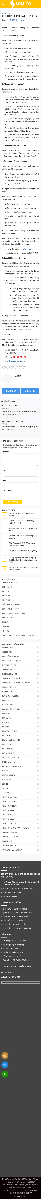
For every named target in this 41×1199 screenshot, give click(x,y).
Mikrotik (6, 622)
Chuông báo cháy (9, 687)
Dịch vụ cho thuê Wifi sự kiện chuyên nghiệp (22, 514)
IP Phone (6, 713)
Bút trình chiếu (9, 665)
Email (5, 480)
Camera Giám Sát (9, 669)
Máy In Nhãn (7, 749)
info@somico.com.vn (29, 249)
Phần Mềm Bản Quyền (11, 766)
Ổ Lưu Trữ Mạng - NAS (11, 757)
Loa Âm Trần (7, 718)
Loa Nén (5, 722)
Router (5, 771)
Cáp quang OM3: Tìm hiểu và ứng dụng (23, 550)
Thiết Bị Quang (8, 819)
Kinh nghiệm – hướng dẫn (13, 613)
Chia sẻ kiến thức (10, 582)
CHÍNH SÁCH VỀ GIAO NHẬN (13, 920)
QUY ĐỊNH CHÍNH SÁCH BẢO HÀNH (15, 917)
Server (5, 784)
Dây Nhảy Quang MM (10, 696)
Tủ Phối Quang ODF (10, 845)
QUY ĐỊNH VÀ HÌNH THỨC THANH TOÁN (17, 913)
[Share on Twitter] (12, 367)
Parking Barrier (9, 762)
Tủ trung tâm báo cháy (12, 850)
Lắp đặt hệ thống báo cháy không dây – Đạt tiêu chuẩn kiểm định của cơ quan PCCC (23, 560)
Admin (23, 20)
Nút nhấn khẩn (8, 753)
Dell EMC (6, 700)
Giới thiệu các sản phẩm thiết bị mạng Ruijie (23, 529)
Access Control (9, 648)
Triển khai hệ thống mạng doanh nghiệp (20, 635)
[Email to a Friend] (16, 367)
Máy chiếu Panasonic (11, 740)
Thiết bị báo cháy (9, 801)
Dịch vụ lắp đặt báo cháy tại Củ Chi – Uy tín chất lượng (23, 568)
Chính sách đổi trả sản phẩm (30, 391)
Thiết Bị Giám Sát (9, 806)
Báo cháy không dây (10, 656)
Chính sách (6, 13)
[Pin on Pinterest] (20, 367)
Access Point (8, 652)
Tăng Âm (6, 793)
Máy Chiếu (6, 735)
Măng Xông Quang (9, 731)
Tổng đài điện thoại (11, 837)
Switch (5, 788)
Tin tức (5, 631)
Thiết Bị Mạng (8, 810)
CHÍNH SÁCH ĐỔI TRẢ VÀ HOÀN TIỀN (16, 924)
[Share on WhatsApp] (4, 367)
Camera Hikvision (9, 674)
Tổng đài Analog (9, 832)
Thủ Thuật (7, 626)
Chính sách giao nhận (10, 406)
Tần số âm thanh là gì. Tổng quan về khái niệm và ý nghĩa (22, 544)
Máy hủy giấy (8, 744)
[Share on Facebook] (8, 367)
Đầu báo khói (8, 691)
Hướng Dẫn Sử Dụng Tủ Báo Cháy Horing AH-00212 (21, 522)
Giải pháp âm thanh (10, 604)
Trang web (7, 490)
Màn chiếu (6, 727)
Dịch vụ (5, 591)
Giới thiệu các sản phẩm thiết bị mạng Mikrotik (23, 537)
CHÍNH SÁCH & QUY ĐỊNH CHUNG (15, 909)
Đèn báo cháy (8, 705)
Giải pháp (6, 600)
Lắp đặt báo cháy (9, 618)
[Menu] (3, 3)
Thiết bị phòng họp (10, 815)
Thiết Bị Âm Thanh (10, 797)
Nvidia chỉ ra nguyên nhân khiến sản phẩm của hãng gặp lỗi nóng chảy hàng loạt (11, 391)
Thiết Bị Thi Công (9, 823)
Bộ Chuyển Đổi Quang (11, 661)
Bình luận (7, 451)
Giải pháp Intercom (10, 609)
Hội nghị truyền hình (11, 709)
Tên (4, 470)
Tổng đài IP (7, 841)
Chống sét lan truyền (12, 678)
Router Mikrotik (9, 775)
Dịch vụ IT (6, 596)
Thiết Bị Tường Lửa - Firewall (15, 828)
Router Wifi (7, 779)
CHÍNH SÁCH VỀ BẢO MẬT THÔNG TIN (17, 928)
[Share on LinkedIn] (24, 367)
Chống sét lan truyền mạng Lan (16, 683)
